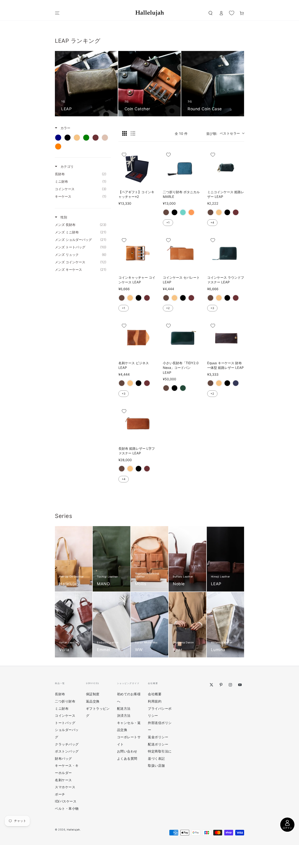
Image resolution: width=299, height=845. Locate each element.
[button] (210, 13)
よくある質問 (127, 758)
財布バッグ (63, 758)
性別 (63, 217)
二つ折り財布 (65, 701)
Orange (191, 212)
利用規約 (154, 701)
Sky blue (183, 212)
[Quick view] (150, 181)
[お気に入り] (231, 13)
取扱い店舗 (156, 765)
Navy (235, 383)
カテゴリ (67, 166)
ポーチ (60, 794)
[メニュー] (57, 13)
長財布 (60, 694)
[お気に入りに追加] (124, 154)
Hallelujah (73, 829)
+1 (168, 222)
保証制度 (93, 694)
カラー (65, 128)
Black (174, 212)
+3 (212, 308)
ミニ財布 (61, 708)
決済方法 (124, 715)
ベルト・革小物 (67, 808)
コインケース (65, 715)
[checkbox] (58, 137)
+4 (212, 222)
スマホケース (65, 787)
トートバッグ (65, 723)
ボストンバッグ (67, 751)
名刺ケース (63, 780)
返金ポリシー (158, 737)
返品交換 (93, 701)
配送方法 (124, 708)
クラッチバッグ (67, 744)
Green (183, 388)
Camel (219, 212)
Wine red (235, 212)
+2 (168, 308)
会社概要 (154, 694)
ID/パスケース (65, 801)
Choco (166, 212)
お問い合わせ (127, 751)
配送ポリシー (158, 744)
